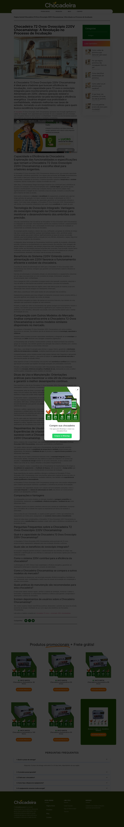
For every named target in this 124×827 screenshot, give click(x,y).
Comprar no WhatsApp (62, 436)
